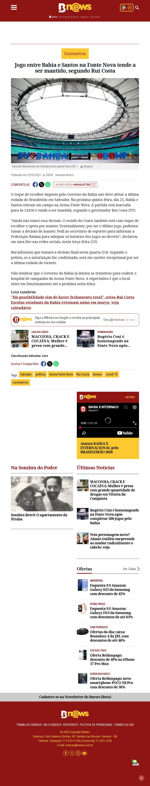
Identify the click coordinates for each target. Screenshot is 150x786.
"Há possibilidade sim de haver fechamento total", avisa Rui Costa (72, 297)
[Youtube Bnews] (84, 753)
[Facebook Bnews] (66, 753)
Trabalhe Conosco (29, 724)
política (40, 374)
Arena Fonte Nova (61, 374)
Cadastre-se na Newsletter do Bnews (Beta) (75, 696)
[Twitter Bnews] (72, 753)
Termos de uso (124, 724)
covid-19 (111, 374)
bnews (97, 374)
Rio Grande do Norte (69, 17)
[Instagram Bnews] (78, 753)
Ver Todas (129, 569)
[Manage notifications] (141, 778)
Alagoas (84, 17)
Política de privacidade (96, 724)
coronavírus (20, 382)
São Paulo (95, 17)
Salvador (26, 374)
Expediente (70, 724)
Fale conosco (52, 724)
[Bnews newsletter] (75, 184)
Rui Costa (83, 374)
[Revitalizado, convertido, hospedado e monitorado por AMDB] (135, 762)
